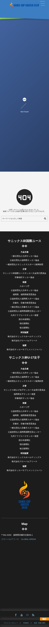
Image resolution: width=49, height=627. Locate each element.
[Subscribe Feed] (33, 615)
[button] (42, 3)
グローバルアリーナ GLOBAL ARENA (18, 539)
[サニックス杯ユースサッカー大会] (24, 5)
